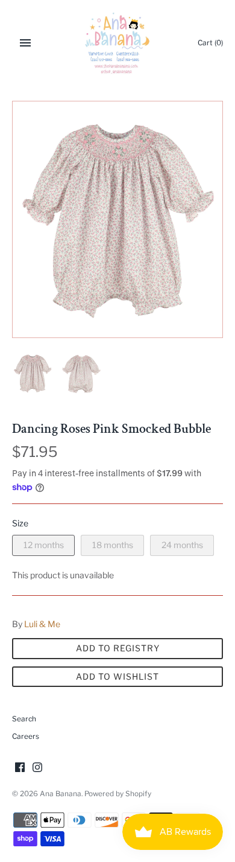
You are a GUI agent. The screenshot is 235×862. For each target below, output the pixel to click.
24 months (182, 545)
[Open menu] (25, 43)
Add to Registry (118, 648)
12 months (44, 545)
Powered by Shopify (117, 794)
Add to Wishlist (117, 676)
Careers (25, 736)
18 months (112, 545)
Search (24, 719)
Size (20, 523)
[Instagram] (37, 768)
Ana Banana (60, 794)
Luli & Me (42, 624)
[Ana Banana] (117, 43)
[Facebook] (20, 768)
